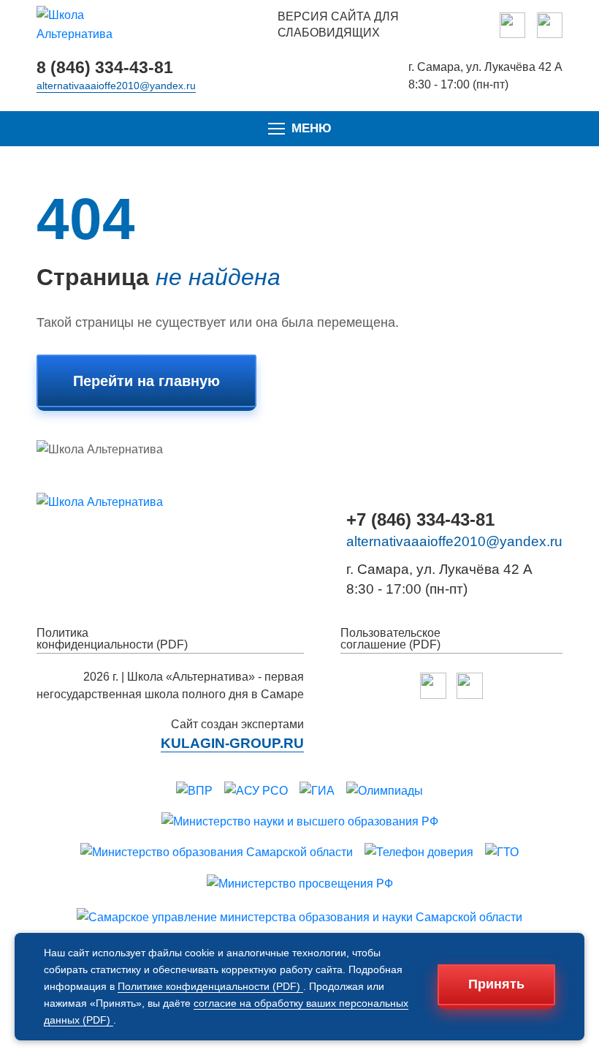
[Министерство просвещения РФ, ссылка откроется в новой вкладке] (300, 883)
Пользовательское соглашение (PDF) (390, 639)
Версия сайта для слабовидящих (338, 24)
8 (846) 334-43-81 (105, 67)
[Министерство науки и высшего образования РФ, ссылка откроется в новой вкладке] (299, 821)
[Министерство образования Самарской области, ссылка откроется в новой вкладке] (216, 852)
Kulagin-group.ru (232, 743)
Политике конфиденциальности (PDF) (210, 986)
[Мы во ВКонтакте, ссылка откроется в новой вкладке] (549, 25)
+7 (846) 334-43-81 (420, 520)
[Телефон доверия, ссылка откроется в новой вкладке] (419, 852)
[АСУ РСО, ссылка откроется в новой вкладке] (256, 791)
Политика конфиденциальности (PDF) (112, 639)
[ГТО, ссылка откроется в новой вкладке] (502, 852)
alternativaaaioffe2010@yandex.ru (116, 85)
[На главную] (91, 25)
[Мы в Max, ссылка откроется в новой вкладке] (512, 25)
